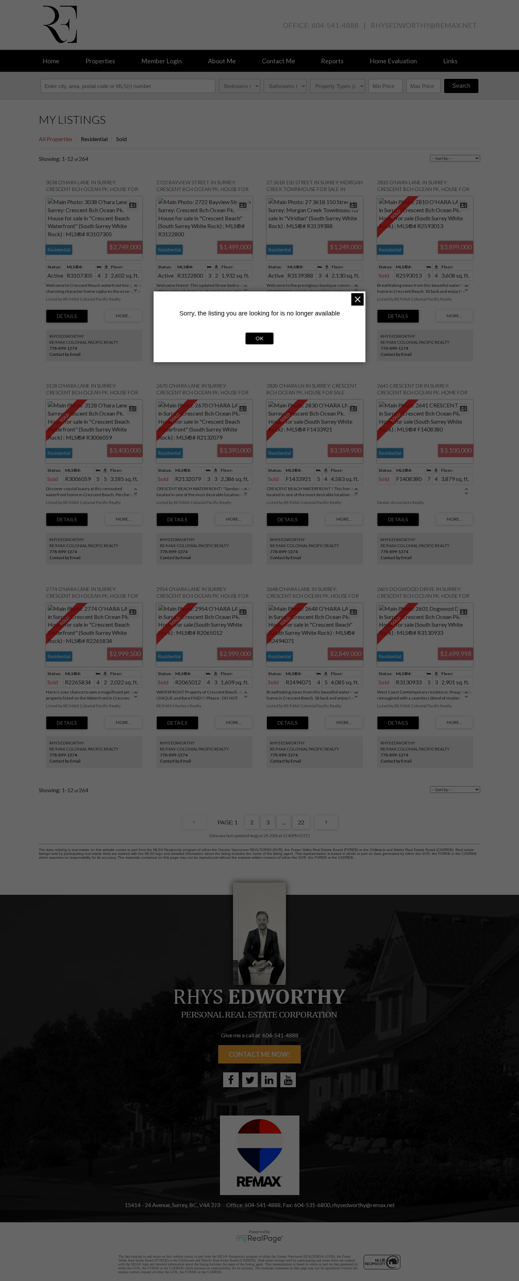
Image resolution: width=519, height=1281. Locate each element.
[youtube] (288, 1079)
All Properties (55, 138)
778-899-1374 (63, 348)
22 (301, 822)
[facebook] (231, 1079)
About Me (222, 61)
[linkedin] (269, 1079)
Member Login (161, 61)
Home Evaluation (393, 61)
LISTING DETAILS (67, 316)
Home (50, 61)
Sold (121, 138)
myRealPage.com (260, 1239)
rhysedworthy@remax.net (424, 25)
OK (259, 338)
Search (461, 86)
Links (450, 61)
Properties (100, 61)
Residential (94, 138)
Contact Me (278, 61)
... (283, 822)
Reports (332, 61)
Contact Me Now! (259, 1054)
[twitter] (250, 1079)
